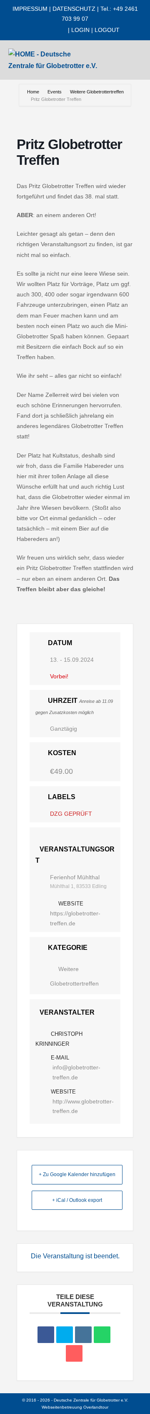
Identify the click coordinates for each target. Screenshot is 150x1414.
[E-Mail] (74, 1353)
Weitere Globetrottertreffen (97, 91)
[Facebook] (34, 30)
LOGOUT (107, 30)
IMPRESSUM (30, 8)
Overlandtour (95, 1407)
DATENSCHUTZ (73, 8)
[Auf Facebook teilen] (46, 1334)
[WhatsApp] (62, 30)
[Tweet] (64, 1334)
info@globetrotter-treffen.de (76, 1072)
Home (33, 91)
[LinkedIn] (55, 30)
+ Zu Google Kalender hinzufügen (77, 1174)
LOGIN (80, 30)
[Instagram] (48, 30)
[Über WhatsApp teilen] (102, 1334)
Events (55, 91)
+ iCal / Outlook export (77, 1200)
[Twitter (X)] (41, 30)
